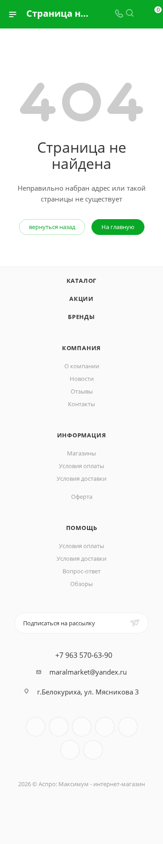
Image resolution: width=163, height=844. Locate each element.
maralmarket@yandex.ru (88, 671)
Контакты (81, 404)
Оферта (81, 496)
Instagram (105, 726)
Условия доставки (81, 478)
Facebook (58, 726)
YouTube (128, 726)
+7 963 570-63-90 (83, 655)
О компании (81, 366)
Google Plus (93, 750)
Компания (81, 348)
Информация (81, 435)
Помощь (81, 528)
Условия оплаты (81, 466)
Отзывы (82, 391)
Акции (81, 299)
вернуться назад (52, 227)
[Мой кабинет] (140, 14)
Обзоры (81, 584)
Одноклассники (70, 750)
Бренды (81, 317)
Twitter (81, 726)
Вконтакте (35, 726)
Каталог (82, 281)
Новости (82, 379)
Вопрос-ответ (81, 571)
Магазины (81, 453)
